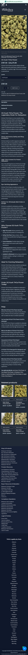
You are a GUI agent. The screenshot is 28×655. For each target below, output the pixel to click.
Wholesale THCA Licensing (7, 506)
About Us (3, 495)
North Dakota (14, 610)
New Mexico (14, 604)
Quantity (3, 74)
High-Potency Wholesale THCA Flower (9, 473)
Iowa (14, 571)
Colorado (14, 552)
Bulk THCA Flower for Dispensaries (8, 454)
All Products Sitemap (5, 481)
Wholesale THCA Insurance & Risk (8, 505)
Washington (14, 637)
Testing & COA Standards (6, 503)
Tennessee (14, 627)
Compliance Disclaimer (6, 527)
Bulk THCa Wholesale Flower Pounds (13, 52)
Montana (14, 594)
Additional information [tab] (6, 105)
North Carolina (14, 608)
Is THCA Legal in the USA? (6, 491)
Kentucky (14, 575)
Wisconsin (14, 641)
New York (14, 606)
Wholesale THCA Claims (6, 510)
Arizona (14, 546)
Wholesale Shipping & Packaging (8, 493)
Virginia (14, 635)
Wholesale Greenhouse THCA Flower (9, 463)
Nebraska (14, 596)
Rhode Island (14, 620)
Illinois (14, 567)
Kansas (14, 573)
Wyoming (14, 643)
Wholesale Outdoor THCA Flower (8, 461)
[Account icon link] (6, 4)
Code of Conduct (5, 530)
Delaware (14, 556)
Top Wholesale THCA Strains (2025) (9, 478)
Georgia (14, 560)
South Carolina (14, 622)
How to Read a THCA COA (7, 489)
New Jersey (14, 602)
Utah (14, 631)
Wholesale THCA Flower (6, 451)
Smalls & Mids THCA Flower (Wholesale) (9, 474)
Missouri (14, 591)
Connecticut (14, 554)
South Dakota (14, 625)
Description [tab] (4, 102)
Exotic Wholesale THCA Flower (8, 469)
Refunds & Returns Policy (6, 522)
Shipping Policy (4, 523)
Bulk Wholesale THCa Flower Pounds (11, 56)
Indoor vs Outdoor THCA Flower (8, 476)
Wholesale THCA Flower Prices (8, 479)
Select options (6, 399)
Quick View (7, 395)
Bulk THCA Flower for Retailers (8, 456)
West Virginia (14, 639)
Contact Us (3, 496)
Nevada (14, 598)
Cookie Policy (4, 525)
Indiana (14, 569)
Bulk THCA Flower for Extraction (8, 457)
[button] (26, 5)
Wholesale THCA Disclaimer (7, 528)
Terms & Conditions (5, 520)
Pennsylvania (14, 618)
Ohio (14, 612)
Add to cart (15, 88)
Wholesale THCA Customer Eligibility (9, 511)
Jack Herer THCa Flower (19, 370)
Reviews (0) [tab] (4, 108)
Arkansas (14, 548)
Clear (2, 80)
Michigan (14, 585)
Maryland (14, 581)
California (14, 550)
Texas (14, 629)
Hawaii (14, 562)
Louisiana (14, 577)
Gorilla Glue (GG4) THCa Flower (14, 374)
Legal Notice (4, 513)
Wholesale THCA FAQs (6, 488)
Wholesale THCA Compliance (7, 501)
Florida (14, 558)
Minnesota (14, 587)
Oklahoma (14, 614)
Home (2, 52)
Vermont (14, 633)
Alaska (14, 544)
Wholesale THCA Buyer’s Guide (8, 486)
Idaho (14, 565)
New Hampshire (14, 600)
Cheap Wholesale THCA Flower (8, 471)
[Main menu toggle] (25, 9)
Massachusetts (14, 583)
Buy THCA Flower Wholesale (7, 452)
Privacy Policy (4, 518)
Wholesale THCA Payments (7, 508)
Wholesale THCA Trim (6, 464)
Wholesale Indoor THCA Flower (8, 459)
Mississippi (14, 589)
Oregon (14, 616)
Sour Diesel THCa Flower (7, 372)
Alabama (14, 542)
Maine (14, 579)
